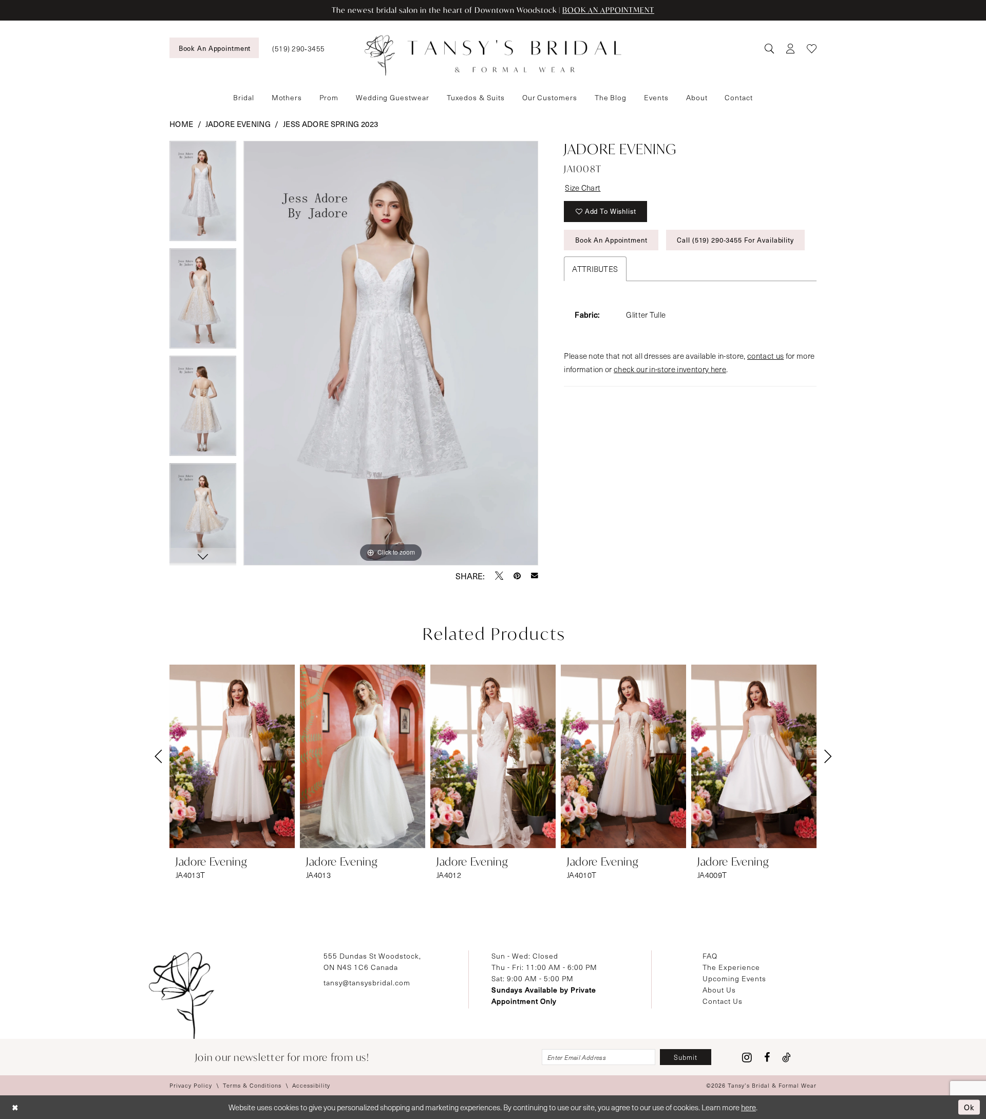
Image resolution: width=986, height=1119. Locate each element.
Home (181, 124)
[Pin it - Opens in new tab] (517, 576)
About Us (719, 990)
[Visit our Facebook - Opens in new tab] (767, 1057)
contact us (765, 356)
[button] (790, 48)
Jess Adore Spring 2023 (330, 124)
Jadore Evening (238, 124)
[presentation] (232, 756)
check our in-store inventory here (670, 369)
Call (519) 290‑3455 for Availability (735, 240)
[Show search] (769, 48)
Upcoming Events (734, 978)
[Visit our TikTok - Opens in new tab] (786, 1057)
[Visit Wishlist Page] (811, 48)
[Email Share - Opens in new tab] (534, 575)
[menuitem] (214, 48)
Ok (969, 1106)
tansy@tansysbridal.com (367, 982)
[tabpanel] (202, 194)
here (748, 1107)
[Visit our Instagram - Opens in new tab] (747, 1057)
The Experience (731, 967)
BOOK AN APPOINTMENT (608, 10)
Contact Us (723, 1001)
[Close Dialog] (15, 1107)
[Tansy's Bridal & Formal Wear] (493, 55)
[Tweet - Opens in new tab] (499, 576)
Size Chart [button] (582, 187)
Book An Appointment (611, 240)
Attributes (595, 269)
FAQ (710, 956)
